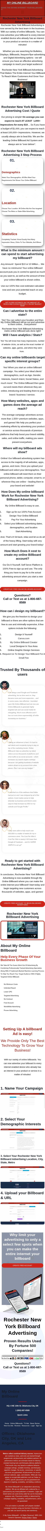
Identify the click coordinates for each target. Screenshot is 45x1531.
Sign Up (39, 1426)
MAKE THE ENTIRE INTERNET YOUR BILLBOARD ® (21, 8)
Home (7, 1423)
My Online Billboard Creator (23, 642)
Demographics (11, 172)
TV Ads (26, 1423)
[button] (22, 12)
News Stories (35, 1423)
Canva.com (23, 638)
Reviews (17, 1426)
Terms (35, 1517)
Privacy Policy (27, 1517)
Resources (26, 1426)
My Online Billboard (22, 2)
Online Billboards (16, 1423)
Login (33, 1426)
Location (9, 203)
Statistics (9, 234)
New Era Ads (8, 1426)
